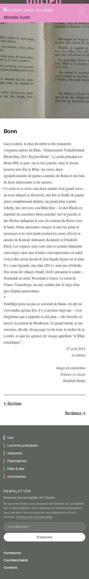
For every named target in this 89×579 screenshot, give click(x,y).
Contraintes (16, 476)
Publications (16, 461)
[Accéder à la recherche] (82, 10)
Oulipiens (14, 453)
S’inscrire (44, 537)
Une (10, 437)
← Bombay (13, 403)
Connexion (12, 553)
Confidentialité (16, 560)
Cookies (10, 567)
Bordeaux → (75, 413)
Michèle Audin (17, 17)
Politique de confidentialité (34, 517)
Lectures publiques (22, 445)
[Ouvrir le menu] (4, 9)
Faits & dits (15, 469)
